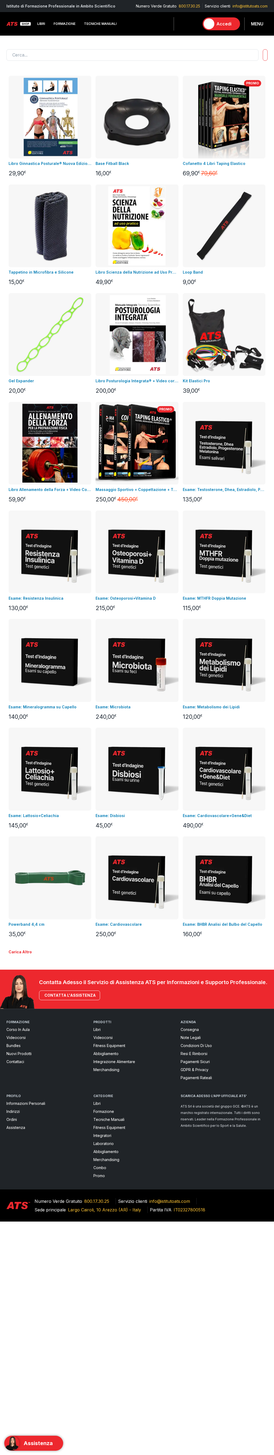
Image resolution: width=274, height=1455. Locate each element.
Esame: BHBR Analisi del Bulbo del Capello (222, 924)
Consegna (190, 1029)
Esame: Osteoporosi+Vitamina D (126, 598)
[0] (193, 23)
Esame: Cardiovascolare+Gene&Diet (217, 815)
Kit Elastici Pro (196, 381)
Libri (97, 1029)
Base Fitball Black (112, 163)
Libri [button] (41, 24)
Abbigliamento (106, 1053)
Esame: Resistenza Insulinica (36, 598)
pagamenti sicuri (195, 1061)
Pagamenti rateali (196, 1077)
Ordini (11, 1119)
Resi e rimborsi (194, 1053)
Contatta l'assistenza (70, 995)
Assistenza (15, 1127)
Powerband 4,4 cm (26, 924)
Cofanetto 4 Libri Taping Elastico (214, 163)
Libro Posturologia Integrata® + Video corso (137, 381)
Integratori (102, 1135)
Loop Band (193, 272)
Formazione (103, 1111)
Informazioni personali (25, 1103)
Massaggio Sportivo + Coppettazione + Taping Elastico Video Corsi (137, 489)
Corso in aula (18, 1029)
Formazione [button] (64, 24)
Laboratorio (103, 1143)
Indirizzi (13, 1111)
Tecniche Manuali (108, 1119)
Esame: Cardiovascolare (119, 924)
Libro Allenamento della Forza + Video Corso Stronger (50, 489)
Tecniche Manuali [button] (100, 24)
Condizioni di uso (196, 1045)
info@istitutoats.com (250, 6)
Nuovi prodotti (19, 1053)
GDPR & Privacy (194, 1069)
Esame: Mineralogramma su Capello (43, 707)
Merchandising (106, 1069)
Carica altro (20, 952)
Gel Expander (21, 381)
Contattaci (15, 1061)
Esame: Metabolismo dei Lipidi (211, 707)
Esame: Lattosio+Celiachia (34, 815)
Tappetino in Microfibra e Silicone (41, 272)
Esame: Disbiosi (110, 815)
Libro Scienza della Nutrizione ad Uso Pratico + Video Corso (137, 272)
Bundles (13, 1045)
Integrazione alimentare (114, 1061)
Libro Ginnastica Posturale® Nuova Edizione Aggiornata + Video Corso (50, 163)
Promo (99, 1175)
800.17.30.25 (189, 6)
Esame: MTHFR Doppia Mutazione (214, 598)
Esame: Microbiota (113, 707)
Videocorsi (16, 1037)
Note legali (191, 1037)
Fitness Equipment (109, 1045)
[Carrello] (193, 23)
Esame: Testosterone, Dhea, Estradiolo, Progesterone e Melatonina (224, 489)
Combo (99, 1167)
